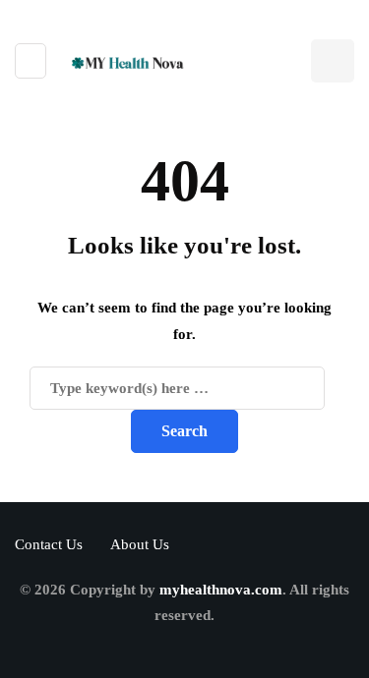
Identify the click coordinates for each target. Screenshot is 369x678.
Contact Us (49, 544)
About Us (139, 544)
